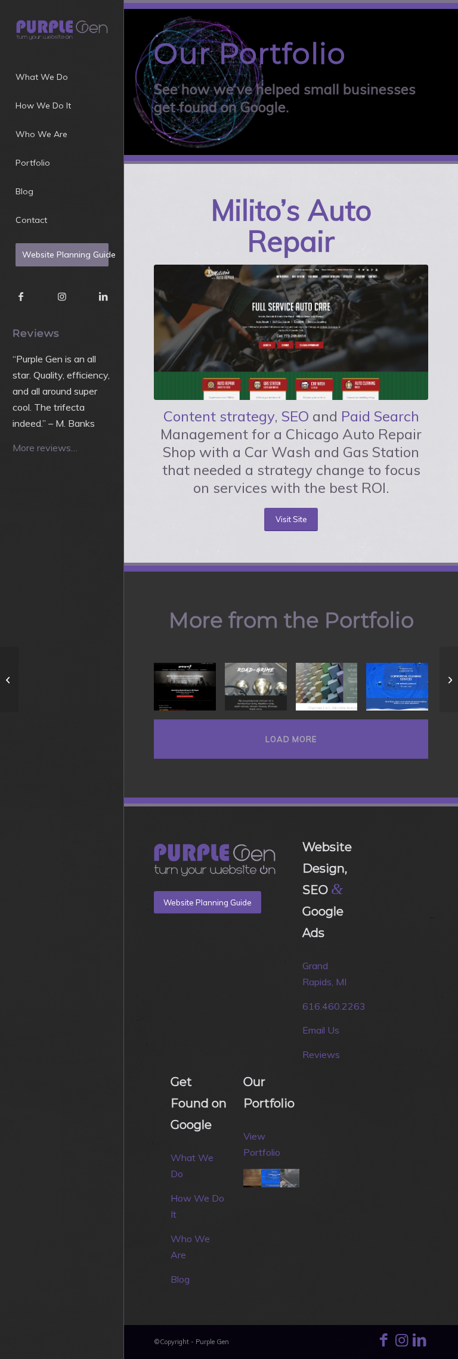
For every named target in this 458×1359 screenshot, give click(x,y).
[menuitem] (62, 77)
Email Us (320, 1030)
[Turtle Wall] (9, 679)
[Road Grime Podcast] (260, 691)
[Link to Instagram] (61, 296)
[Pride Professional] (401, 691)
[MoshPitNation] (189, 691)
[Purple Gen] (62, 29)
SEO (295, 416)
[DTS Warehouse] (331, 691)
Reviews (321, 1054)
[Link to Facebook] (20, 296)
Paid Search (380, 416)
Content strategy (218, 416)
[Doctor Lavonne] (449, 679)
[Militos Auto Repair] (291, 332)
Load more (291, 739)
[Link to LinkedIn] (102, 296)
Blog (180, 1279)
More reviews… (45, 448)
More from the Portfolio (291, 620)
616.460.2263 (334, 1006)
